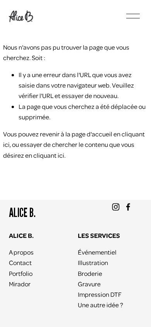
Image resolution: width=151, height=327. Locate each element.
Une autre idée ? (100, 305)
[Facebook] (128, 207)
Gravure (89, 284)
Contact (20, 262)
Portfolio (21, 273)
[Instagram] (116, 207)
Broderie (90, 273)
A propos (21, 252)
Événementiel (97, 252)
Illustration (93, 262)
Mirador (20, 284)
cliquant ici (48, 155)
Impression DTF (100, 294)
